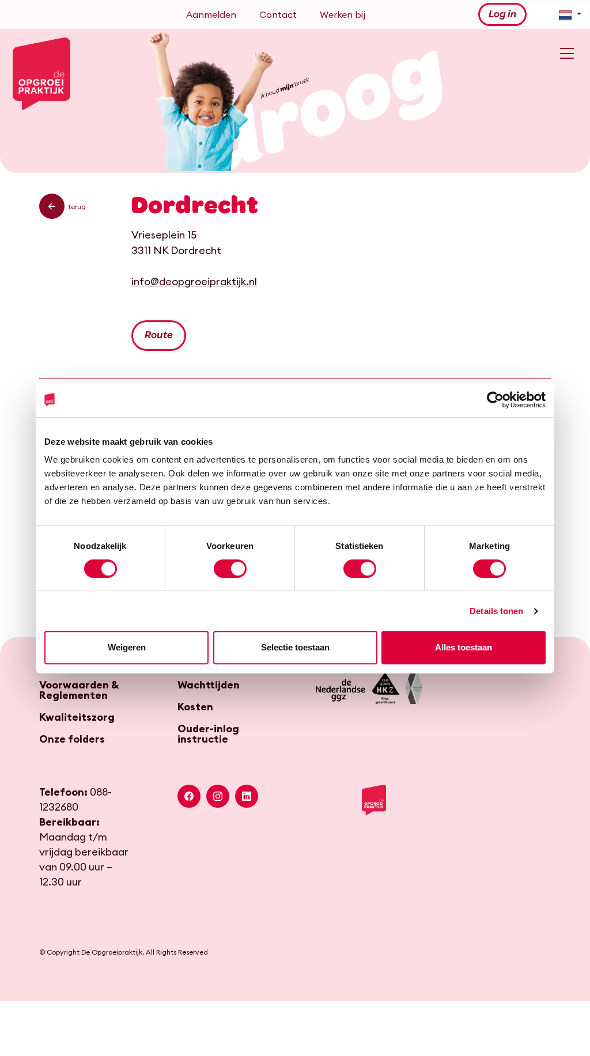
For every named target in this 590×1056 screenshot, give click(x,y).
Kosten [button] (195, 707)
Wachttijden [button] (208, 685)
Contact (278, 14)
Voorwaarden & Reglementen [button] (79, 690)
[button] (52, 206)
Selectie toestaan (295, 647)
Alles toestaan (463, 647)
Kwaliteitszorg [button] (77, 717)
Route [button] (159, 335)
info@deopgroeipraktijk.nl (194, 281)
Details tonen (496, 611)
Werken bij (342, 14)
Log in (502, 14)
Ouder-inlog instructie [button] (208, 734)
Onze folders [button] (72, 739)
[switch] (230, 568)
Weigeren (127, 647)
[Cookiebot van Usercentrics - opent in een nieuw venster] (495, 399)
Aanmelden (211, 14)
